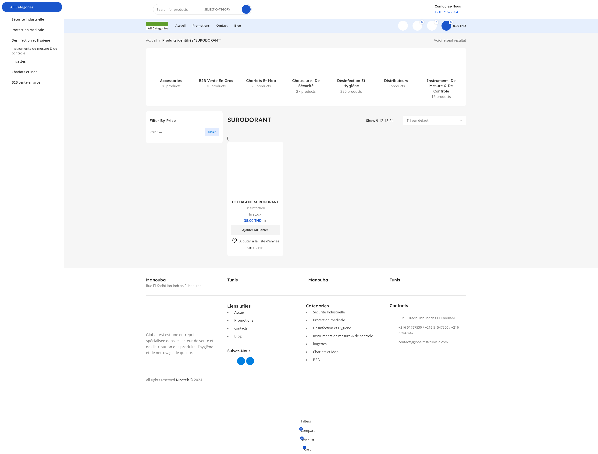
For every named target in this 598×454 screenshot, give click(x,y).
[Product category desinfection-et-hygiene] (351, 74)
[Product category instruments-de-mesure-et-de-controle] (441, 77)
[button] (255, 230)
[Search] (246, 9)
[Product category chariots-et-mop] (261, 71)
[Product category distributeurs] (396, 71)
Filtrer (212, 132)
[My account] (403, 25)
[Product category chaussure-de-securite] (306, 74)
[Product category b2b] (216, 71)
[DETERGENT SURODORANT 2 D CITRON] (255, 172)
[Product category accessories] (171, 71)
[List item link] (428, 318)
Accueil (151, 40)
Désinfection (255, 208)
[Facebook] (241, 361)
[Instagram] (250, 361)
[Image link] (184, 315)
